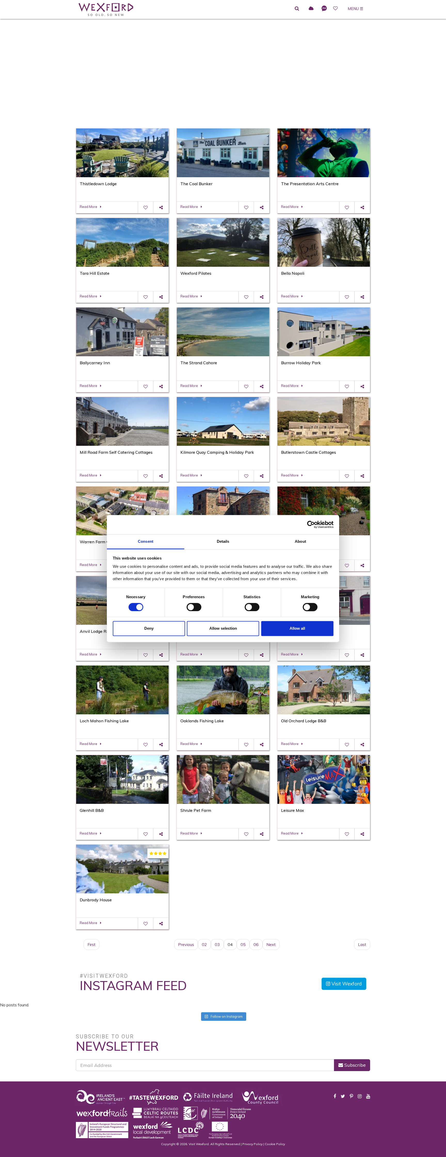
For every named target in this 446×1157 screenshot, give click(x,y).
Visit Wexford (346, 984)
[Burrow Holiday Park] (323, 331)
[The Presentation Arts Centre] (323, 152)
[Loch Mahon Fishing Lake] (122, 689)
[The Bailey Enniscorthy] (223, 510)
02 (204, 944)
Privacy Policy (252, 1144)
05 (243, 944)
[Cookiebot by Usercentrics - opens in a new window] (310, 524)
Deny (149, 628)
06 (256, 944)
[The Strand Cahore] (223, 331)
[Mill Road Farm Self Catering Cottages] (122, 420)
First (91, 944)
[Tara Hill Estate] (122, 241)
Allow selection (223, 628)
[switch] (194, 607)
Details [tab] (223, 541)
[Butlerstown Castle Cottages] (323, 420)
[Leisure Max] (323, 778)
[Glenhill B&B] (122, 778)
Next (271, 944)
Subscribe (354, 1065)
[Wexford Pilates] (223, 241)
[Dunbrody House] (122, 868)
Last (362, 944)
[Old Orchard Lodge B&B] (323, 689)
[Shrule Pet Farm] (223, 778)
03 (217, 944)
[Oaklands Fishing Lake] (223, 689)
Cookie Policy (275, 1144)
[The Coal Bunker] (223, 152)
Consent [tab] (145, 541)
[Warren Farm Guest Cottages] (122, 510)
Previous (186, 944)
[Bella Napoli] (323, 241)
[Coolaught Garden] (323, 510)
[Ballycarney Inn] (122, 331)
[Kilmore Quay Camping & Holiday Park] (223, 420)
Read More (88, 207)
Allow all (297, 628)
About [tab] (300, 541)
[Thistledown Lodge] (122, 152)
